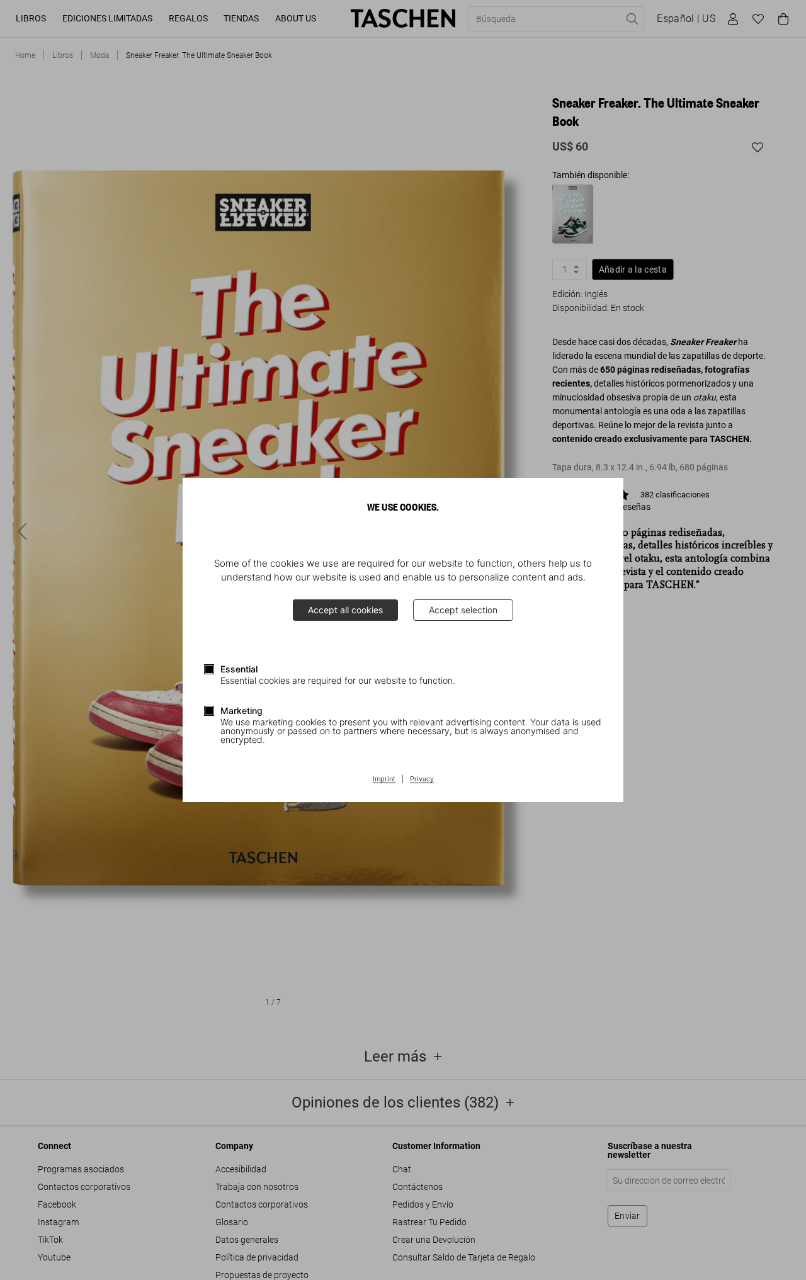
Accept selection (463, 609)
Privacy (422, 779)
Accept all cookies (345, 609)
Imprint (384, 779)
